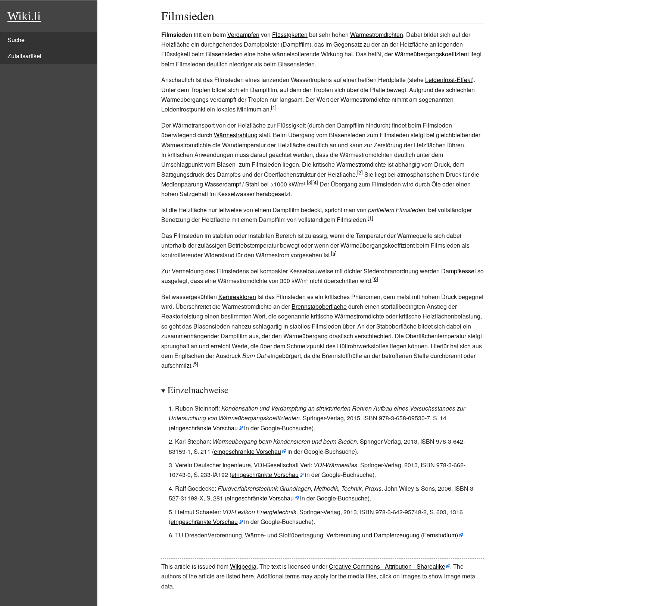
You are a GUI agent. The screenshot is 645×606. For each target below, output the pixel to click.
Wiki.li (24, 16)
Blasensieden (224, 54)
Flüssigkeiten (290, 34)
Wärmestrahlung (236, 135)
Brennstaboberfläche (319, 306)
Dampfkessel (458, 271)
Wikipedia (243, 566)
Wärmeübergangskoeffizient (432, 54)
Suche (16, 39)
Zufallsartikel (24, 55)
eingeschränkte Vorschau (204, 428)
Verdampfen (243, 34)
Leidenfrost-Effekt (448, 79)
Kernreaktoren (237, 296)
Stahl (252, 184)
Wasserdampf (223, 184)
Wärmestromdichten (376, 34)
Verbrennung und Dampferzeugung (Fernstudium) (392, 535)
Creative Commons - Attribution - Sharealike (387, 566)
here (248, 576)
